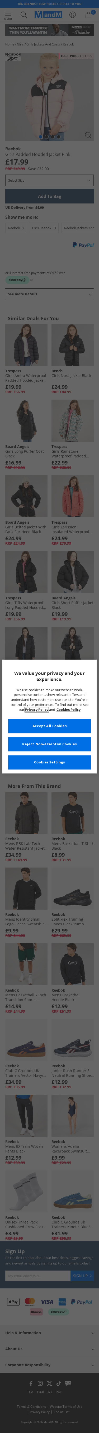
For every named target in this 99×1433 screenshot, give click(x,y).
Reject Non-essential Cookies (49, 744)
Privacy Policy (36, 709)
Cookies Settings (49, 762)
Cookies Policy (68, 709)
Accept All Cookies (49, 726)
